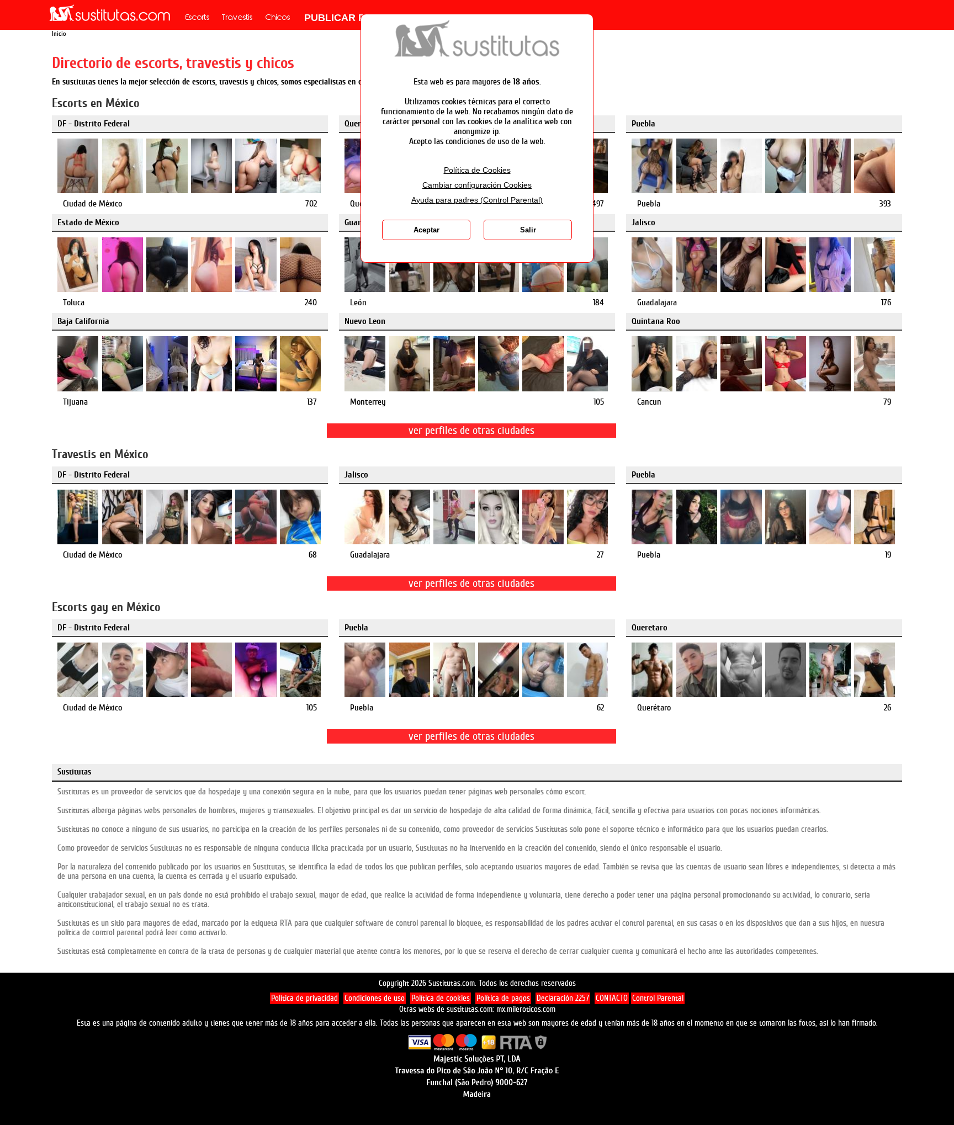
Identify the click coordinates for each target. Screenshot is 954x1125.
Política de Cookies (477, 170)
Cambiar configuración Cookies (477, 185)
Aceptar (426, 230)
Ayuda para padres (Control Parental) (477, 200)
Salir (528, 230)
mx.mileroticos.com (525, 1009)
